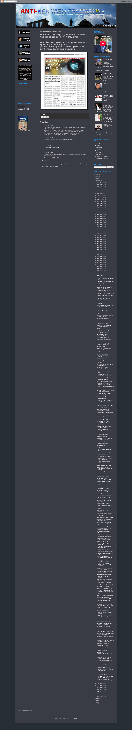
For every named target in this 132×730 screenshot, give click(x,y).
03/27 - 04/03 (100, 264)
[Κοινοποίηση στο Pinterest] (48, 117)
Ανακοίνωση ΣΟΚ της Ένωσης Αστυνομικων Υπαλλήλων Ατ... (104, 601)
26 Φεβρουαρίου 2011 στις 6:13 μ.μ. (52, 147)
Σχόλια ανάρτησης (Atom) (52, 166)
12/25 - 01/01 (100, 182)
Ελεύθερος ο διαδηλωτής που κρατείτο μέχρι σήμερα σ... (104, 343)
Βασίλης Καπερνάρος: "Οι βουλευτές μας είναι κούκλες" (104, 680)
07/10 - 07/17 (100, 233)
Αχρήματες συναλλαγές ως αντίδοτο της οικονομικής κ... (104, 646)
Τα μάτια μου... (100, 619)
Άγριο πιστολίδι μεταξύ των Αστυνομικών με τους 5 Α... (104, 410)
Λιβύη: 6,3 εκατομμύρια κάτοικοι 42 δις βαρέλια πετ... (105, 387)
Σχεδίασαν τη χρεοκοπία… (103, 416)
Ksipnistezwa (98, 147)
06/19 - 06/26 (100, 239)
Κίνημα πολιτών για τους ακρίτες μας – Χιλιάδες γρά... (104, 459)
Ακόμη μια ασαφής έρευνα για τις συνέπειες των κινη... (104, 482)
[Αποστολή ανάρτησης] (44, 114)
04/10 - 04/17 (100, 260)
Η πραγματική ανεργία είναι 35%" (105, 313)
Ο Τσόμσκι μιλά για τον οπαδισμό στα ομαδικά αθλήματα (104, 394)
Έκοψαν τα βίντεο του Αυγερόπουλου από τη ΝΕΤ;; (104, 479)
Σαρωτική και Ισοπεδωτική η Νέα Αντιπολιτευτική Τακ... (104, 322)
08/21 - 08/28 (100, 220)
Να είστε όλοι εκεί (101, 494)
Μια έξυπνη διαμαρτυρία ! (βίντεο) (105, 381)
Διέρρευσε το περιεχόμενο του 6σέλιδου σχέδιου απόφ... (104, 462)
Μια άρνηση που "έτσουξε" (103, 586)
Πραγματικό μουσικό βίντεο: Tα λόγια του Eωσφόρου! (104, 288)
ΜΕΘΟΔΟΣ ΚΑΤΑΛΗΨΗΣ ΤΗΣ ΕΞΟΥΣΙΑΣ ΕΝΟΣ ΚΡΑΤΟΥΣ (104, 658)
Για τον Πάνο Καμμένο (101, 92)
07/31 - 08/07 (100, 226)
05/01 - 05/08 (100, 254)
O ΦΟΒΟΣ (99, 447)
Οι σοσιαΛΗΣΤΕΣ (101, 445)
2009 (96, 701)
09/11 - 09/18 (100, 214)
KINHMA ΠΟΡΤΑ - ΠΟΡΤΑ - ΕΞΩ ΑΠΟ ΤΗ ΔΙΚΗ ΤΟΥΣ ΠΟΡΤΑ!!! (104, 539)
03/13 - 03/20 (100, 269)
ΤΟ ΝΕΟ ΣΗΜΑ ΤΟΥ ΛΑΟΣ (102, 70)
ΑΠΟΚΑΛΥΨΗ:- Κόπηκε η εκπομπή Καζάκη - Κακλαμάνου (108, 125)
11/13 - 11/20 (100, 195)
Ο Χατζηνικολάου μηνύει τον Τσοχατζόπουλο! (103, 299)
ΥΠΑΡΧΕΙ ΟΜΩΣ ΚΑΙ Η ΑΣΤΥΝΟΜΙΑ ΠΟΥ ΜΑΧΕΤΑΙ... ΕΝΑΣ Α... (104, 612)
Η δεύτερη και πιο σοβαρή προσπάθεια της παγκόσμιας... (105, 550)
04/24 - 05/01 (100, 256)
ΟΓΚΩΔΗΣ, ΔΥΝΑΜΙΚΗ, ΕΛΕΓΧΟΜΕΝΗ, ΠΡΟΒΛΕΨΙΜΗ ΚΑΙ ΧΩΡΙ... (105, 468)
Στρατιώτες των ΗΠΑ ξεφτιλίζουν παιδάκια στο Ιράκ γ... (104, 572)
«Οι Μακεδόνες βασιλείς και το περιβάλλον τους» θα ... (104, 547)
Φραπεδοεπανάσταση (102, 436)
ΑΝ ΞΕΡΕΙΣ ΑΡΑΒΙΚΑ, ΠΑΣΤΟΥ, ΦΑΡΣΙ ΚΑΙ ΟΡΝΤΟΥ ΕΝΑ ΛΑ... (105, 557)
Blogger (75, 718)
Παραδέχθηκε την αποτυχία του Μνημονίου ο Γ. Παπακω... (104, 580)
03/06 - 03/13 (100, 271)
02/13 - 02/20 (100, 683)
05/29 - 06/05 (100, 245)
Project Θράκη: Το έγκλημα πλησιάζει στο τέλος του (103, 368)
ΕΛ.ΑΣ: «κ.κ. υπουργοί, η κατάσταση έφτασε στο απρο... (104, 535)
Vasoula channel (99, 154)
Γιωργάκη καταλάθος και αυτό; (104, 472)
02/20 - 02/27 (100, 275)
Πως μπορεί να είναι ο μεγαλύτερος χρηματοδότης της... (105, 442)
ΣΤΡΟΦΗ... (99, 328)
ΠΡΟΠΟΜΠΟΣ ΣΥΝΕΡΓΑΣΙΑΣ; (104, 465)
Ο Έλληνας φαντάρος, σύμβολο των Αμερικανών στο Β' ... (104, 661)
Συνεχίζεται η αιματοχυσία (103, 503)
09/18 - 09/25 (100, 212)
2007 (96, 703)
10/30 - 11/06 (100, 199)
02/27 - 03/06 (100, 273)
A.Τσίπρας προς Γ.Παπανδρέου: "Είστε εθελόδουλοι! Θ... (104, 427)
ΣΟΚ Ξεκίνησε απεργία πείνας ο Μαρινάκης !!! (104, 514)
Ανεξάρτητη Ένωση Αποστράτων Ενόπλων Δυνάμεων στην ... (104, 568)
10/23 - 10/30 (100, 201)
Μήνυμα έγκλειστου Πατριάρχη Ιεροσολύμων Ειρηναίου (104, 560)
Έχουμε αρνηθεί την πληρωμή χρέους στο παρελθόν (104, 523)
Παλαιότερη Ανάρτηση (82, 164)
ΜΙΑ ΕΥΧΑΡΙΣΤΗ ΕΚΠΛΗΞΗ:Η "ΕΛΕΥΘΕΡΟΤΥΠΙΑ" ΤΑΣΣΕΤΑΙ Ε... (105, 278)
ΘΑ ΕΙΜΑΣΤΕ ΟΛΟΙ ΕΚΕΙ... (103, 474)
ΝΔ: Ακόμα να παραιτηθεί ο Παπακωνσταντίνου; (103, 532)
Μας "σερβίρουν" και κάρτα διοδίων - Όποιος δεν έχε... (105, 365)
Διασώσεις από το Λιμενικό (103, 476)
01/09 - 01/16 (100, 694)
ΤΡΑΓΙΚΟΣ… (106, 83)
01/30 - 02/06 (100, 687)
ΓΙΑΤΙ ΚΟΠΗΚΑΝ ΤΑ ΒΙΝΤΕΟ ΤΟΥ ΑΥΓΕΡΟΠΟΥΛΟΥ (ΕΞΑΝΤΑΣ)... (105, 598)
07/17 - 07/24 (100, 231)
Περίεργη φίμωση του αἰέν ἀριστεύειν (103, 511)
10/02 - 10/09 (100, 208)
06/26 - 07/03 (100, 237)
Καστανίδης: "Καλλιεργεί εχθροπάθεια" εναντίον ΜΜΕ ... (105, 375)
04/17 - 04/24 (100, 258)
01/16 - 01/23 (100, 692)
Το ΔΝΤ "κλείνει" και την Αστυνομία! (105, 595)
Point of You (98, 149)
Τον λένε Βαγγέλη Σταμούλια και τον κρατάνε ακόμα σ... (105, 397)
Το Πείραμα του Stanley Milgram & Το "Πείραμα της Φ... (105, 306)
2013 (96, 176)
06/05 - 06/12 (100, 243)
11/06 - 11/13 (100, 197)
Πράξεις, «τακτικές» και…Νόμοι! (104, 588)
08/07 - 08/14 (100, 224)
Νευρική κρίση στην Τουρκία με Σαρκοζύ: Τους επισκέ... (104, 326)
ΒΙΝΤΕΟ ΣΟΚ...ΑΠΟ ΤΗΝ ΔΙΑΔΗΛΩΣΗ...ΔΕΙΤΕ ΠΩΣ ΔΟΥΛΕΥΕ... (103, 423)
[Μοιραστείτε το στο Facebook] (47, 117)
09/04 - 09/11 (100, 216)
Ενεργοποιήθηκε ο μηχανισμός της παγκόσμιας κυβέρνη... (105, 282)
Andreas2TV (98, 145)
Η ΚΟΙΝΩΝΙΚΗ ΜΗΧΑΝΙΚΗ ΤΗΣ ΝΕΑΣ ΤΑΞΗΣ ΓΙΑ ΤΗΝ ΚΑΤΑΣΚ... (104, 507)
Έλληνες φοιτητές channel (101, 156)
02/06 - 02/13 (100, 685)
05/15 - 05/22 (100, 250)
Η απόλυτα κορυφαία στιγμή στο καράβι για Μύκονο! (104, 649)
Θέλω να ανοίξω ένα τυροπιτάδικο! (105, 526)
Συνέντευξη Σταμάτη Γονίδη (103, 311)
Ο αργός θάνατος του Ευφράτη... (104, 285)
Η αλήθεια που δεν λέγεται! (101, 158)
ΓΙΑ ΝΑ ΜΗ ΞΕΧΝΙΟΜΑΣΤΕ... (103, 621)
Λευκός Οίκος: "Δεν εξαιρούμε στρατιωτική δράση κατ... (104, 433)
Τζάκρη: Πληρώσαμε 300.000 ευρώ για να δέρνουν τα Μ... (105, 616)
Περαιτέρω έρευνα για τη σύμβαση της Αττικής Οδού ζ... (105, 453)
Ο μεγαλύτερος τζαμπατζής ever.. (104, 664)
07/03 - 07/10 (100, 235)
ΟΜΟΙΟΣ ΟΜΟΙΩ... (101, 346)
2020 (96, 174)
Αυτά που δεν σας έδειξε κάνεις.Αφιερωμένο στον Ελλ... (104, 430)
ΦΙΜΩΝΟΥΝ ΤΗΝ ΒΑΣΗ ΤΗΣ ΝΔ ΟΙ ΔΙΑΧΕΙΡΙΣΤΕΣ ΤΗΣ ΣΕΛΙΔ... (105, 641)
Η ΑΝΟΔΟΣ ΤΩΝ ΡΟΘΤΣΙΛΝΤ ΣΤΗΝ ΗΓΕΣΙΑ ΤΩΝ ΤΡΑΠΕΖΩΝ (105, 583)
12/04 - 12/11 (100, 189)
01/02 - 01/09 (100, 696)
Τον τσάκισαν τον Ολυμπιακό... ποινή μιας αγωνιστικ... (104, 627)
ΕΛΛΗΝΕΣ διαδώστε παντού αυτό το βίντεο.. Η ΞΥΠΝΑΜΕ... (105, 677)
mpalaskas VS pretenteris (103, 643)
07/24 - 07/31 (100, 229)
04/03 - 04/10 (100, 262)
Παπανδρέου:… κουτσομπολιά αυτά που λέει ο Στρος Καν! (104, 349)
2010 (96, 698)
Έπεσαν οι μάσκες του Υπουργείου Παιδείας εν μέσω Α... (105, 378)
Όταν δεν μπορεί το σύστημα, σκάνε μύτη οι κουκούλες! (105, 634)
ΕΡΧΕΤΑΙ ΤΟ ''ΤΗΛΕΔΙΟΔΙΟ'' (103, 337)
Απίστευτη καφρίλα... (101, 358)
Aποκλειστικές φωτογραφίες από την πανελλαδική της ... (104, 520)
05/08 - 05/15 (100, 252)
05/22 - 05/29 (100, 247)
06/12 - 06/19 (100, 241)
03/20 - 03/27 (100, 266)
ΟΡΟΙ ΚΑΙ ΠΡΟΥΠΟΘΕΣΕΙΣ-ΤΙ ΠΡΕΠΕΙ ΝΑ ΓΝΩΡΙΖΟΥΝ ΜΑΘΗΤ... (104, 576)
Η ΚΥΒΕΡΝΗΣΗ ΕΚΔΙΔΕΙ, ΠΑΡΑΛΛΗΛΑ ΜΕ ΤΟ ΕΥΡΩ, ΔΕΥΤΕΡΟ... (104, 565)
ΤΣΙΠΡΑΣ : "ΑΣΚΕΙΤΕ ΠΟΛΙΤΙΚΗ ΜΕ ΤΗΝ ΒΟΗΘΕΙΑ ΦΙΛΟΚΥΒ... (105, 391)
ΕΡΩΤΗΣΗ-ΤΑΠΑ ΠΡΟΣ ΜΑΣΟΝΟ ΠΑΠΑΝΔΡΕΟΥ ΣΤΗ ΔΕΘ (105, 384)
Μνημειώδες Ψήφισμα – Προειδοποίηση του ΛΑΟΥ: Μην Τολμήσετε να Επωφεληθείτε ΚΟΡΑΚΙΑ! (108, 98)
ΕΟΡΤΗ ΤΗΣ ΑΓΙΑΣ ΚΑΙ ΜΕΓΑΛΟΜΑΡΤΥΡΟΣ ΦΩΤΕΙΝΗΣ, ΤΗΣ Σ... (102, 355)
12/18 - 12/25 (100, 184)
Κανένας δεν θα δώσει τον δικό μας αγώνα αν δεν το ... (105, 316)
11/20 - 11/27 (100, 193)
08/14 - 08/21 (100, 222)
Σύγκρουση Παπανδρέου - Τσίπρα (105, 517)
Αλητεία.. (99, 352)
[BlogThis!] (43, 117)
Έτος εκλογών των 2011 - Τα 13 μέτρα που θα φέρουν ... (104, 439)
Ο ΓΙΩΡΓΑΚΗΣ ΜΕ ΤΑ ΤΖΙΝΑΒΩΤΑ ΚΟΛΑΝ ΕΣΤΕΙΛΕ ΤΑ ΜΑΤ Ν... (105, 401)
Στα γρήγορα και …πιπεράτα (103, 308)
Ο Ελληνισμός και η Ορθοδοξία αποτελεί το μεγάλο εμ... (104, 291)
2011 (96, 181)
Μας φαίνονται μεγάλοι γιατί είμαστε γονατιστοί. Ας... (103, 491)
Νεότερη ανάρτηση (44, 164)
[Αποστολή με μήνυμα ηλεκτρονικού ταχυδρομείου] (41, 117)
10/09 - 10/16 (100, 205)
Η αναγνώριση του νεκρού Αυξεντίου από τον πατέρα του (105, 487)
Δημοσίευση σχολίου (47, 161)
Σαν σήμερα (99, 485)
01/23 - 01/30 (100, 689)
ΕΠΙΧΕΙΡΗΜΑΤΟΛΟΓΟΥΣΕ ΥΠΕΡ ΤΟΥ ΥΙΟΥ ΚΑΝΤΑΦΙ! (105, 406)
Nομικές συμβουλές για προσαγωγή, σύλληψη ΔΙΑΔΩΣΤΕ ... (103, 543)
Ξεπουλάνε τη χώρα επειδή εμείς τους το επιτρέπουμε (104, 624)
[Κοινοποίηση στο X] (45, 117)
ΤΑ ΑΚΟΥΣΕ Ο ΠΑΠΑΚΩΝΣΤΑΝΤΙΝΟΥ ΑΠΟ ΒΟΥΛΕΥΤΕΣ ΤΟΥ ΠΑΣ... (104, 654)
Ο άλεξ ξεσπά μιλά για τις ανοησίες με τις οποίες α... (105, 670)
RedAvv (97, 151)
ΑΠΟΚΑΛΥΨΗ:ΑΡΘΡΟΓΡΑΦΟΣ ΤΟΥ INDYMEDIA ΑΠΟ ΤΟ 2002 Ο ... (105, 592)
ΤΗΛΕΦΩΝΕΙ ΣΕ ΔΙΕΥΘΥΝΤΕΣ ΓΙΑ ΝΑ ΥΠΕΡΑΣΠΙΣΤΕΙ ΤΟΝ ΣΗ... (105, 496)
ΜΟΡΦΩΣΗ (98, 160)
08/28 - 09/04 (100, 218)
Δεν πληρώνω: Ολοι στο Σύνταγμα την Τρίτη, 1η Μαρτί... (105, 331)
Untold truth (98, 152)
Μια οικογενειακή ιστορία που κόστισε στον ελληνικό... (104, 529)
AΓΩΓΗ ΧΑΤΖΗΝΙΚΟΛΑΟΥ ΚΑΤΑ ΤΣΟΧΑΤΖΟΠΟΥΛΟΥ (104, 418)
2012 (96, 178)
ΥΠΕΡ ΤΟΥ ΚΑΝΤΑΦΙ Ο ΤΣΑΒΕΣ (104, 456)
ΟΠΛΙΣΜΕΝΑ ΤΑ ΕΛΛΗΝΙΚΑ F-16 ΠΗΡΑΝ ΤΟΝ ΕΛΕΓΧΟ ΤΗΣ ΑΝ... (105, 605)
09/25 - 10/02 (100, 210)
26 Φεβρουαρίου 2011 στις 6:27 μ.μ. (52, 157)
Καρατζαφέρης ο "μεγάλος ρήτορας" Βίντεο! (103, 335)
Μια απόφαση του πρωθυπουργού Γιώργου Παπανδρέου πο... (105, 666)
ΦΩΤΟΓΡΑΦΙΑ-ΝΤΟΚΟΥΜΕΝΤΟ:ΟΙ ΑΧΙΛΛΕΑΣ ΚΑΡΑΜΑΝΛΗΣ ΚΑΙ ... (105, 295)
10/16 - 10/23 (100, 203)
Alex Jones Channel (100, 143)
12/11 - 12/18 (100, 187)
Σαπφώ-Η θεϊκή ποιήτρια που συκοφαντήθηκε (104, 302)
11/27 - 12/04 (100, 191)
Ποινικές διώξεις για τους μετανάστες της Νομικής (103, 673)
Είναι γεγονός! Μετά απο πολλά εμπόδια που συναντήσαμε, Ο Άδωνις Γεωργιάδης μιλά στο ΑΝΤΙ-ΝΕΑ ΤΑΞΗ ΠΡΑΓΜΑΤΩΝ (108, 118)
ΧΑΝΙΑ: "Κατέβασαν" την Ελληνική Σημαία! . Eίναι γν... (105, 637)
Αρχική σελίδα (63, 164)
